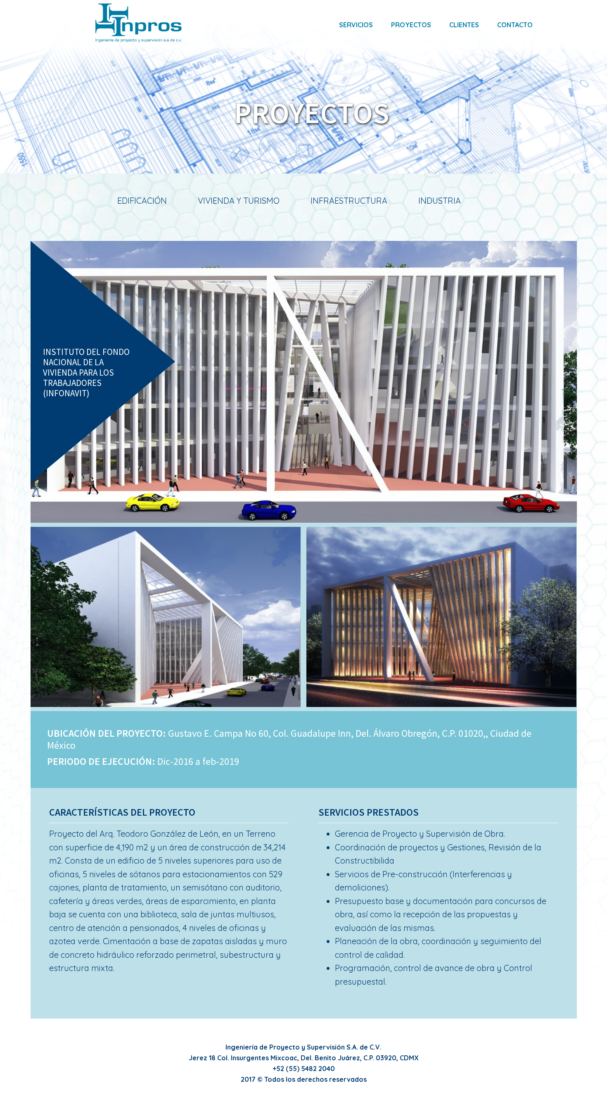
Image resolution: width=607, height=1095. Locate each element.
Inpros (138, 22)
